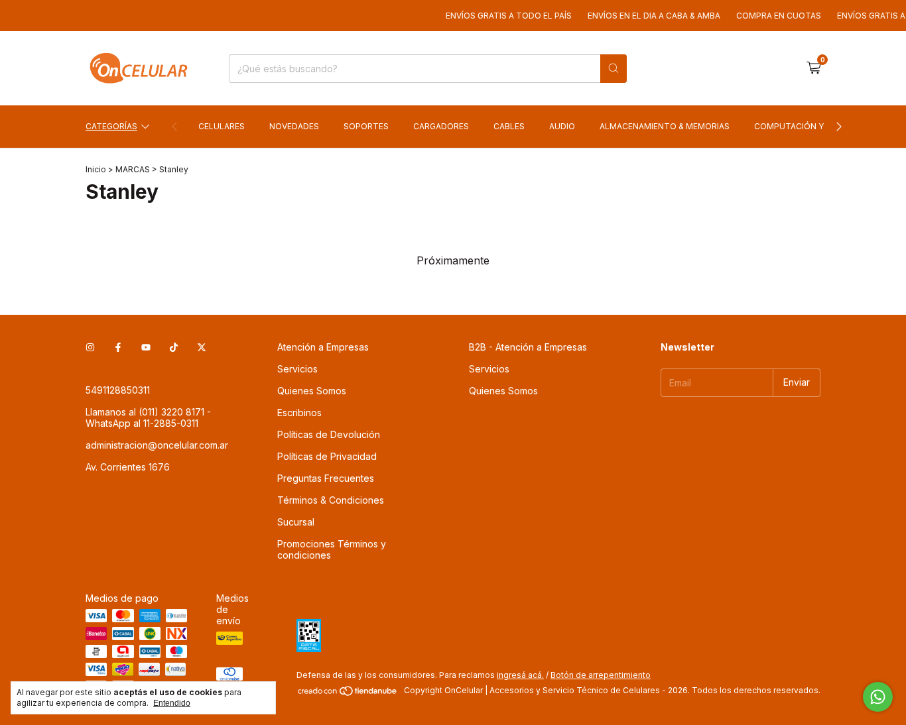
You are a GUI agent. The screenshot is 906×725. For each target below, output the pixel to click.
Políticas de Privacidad (327, 456)
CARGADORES (441, 126)
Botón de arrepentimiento (600, 675)
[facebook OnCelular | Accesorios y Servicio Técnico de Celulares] (118, 347)
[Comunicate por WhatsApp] (878, 697)
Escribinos (299, 412)
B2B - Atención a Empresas (528, 347)
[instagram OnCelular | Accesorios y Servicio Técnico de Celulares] (90, 347)
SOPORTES (366, 126)
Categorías (111, 126)
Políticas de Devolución (328, 434)
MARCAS (132, 169)
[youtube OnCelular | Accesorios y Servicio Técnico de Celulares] (146, 347)
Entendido (171, 703)
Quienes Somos (311, 390)
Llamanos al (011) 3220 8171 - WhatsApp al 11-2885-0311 (148, 417)
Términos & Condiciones (330, 500)
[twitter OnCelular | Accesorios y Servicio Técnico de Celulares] (201, 347)
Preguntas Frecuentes (325, 478)
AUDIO (562, 126)
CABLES (509, 126)
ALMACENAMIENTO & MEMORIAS (665, 126)
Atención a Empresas (323, 347)
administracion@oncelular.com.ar (157, 445)
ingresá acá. (520, 675)
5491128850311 (118, 390)
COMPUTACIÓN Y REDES (803, 126)
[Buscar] (613, 68)
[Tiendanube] (347, 693)
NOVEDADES (294, 126)
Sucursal (295, 522)
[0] (813, 68)
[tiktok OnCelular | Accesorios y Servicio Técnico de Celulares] (173, 347)
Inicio (96, 169)
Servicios (297, 368)
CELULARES (221, 126)
